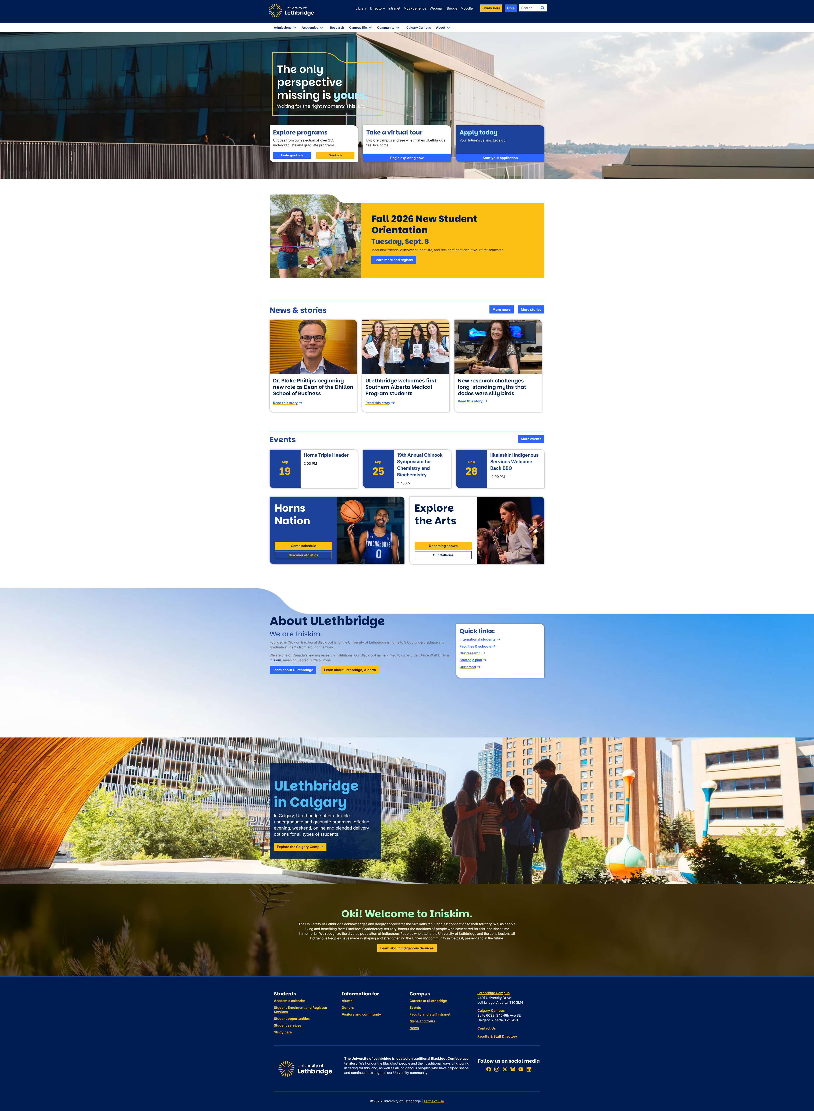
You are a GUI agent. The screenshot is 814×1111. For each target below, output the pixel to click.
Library (361, 8)
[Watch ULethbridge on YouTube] (520, 1069)
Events (415, 1007)
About (440, 27)
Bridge (452, 8)
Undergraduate (292, 155)
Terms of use (434, 1101)
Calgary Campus (418, 27)
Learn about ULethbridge (293, 670)
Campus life (358, 27)
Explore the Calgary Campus (300, 847)
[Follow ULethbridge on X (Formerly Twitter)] (504, 1069)
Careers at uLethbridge (428, 1001)
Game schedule (303, 546)
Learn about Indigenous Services (407, 948)
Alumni (347, 1001)
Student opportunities (292, 1018)
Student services (287, 1025)
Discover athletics (303, 555)
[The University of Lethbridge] (305, 1068)
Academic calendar (289, 1001)
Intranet (394, 8)
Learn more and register (393, 260)
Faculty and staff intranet (430, 1014)
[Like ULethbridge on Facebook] (488, 1069)
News (414, 1028)
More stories (531, 309)
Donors (348, 1007)
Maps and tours (422, 1021)
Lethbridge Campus (493, 993)
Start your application (500, 158)
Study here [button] (491, 8)
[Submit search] (542, 7)
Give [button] (510, 8)
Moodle (467, 8)
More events (531, 439)
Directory (377, 8)
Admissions (282, 27)
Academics (310, 27)
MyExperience (415, 8)
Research (337, 27)
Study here (283, 1032)
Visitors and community (361, 1014)
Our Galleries (443, 555)
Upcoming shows (443, 546)
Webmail (436, 8)
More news (501, 309)
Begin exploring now (407, 158)
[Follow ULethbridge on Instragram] (496, 1069)
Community (385, 27)
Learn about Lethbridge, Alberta (350, 670)
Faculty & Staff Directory (497, 1036)
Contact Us (486, 1028)
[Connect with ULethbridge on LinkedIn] (528, 1069)
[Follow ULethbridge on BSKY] (512, 1069)
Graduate (335, 155)
